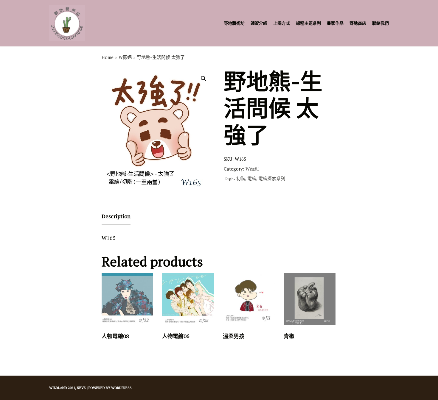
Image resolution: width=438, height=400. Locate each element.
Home (108, 57)
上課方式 (281, 23)
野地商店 (358, 23)
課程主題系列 (308, 23)
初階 (240, 178)
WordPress (121, 387)
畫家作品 (335, 23)
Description (116, 216)
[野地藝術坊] (67, 23)
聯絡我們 (380, 23)
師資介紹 (259, 23)
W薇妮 (125, 57)
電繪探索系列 (271, 178)
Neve (81, 387)
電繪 (251, 178)
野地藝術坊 (234, 23)
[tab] (116, 216)
